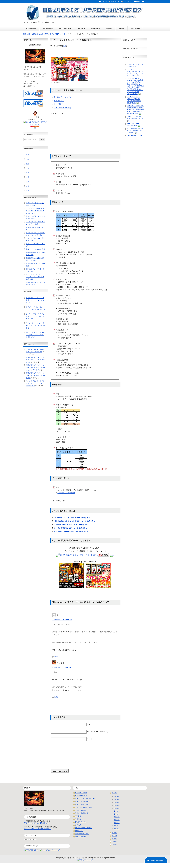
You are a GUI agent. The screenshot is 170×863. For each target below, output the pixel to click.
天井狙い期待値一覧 (82, 813)
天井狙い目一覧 (31, 28)
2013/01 (116, 796)
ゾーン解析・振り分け (62, 108)
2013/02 (116, 799)
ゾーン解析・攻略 (81, 796)
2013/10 (116, 823)
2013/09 (116, 820)
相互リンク (79, 831)
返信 (56, 657)
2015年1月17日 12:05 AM (62, 620)
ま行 (27, 182)
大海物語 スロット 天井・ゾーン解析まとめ (71, 525)
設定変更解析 (95, 28)
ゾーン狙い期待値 (81, 793)
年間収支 (78, 819)
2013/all (114, 793)
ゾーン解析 (81, 28)
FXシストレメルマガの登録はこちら (36, 823)
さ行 (64, 46)
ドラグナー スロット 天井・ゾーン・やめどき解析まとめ (35, 308)
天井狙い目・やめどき (62, 97)
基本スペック (59, 101)
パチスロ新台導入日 (82, 801)
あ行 (27, 155)
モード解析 (58, 104)
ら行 (27, 190)
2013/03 (116, 802)
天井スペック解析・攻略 (83, 807)
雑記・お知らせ (80, 836)
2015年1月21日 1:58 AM (61, 667)
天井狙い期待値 (80, 810)
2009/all (114, 841)
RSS (145, 1)
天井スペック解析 (65, 28)
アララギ (36, 370)
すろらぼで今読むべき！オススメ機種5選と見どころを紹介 (135, 130)
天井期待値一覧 (48, 28)
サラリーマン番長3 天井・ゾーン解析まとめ (71, 531)
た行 (27, 168)
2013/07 (116, 814)
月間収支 (121, 28)
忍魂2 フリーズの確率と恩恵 (35, 249)
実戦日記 (109, 28)
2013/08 (116, 817)
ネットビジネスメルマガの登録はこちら (37, 829)
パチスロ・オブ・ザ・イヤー (85, 798)
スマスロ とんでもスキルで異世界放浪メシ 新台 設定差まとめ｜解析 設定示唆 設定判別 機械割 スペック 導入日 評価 (135, 109)
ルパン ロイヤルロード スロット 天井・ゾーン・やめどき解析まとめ (35, 335)
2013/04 (116, 805)
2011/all (114, 836)
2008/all (114, 844)
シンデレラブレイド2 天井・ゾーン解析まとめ (72, 518)
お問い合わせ (115, 1)
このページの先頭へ (156, 860)
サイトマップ (127, 1)
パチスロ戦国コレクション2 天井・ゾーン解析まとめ (74, 521)
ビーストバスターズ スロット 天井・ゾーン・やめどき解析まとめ (35, 316)
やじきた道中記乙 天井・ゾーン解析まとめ (70, 528)
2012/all (114, 833)
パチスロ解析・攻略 (82, 804)
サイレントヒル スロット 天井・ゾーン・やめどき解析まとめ (35, 325)
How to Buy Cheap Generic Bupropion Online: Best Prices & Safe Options (134, 100)
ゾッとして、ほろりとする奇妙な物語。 (135, 65)
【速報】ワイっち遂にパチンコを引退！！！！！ (135, 117)
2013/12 (116, 829)
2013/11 (116, 826)
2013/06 (116, 811)
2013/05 (116, 808)
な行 (27, 173)
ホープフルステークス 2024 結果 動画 (134, 124)
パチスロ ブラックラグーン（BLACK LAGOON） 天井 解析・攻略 (35, 277)
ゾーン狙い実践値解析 (66, 493)
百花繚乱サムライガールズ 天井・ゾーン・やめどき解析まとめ (35, 300)
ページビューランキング (51, 850)
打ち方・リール (80, 822)
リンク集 (104, 1)
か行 (27, 159)
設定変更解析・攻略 (82, 834)
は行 (27, 177)
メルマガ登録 (135, 28)
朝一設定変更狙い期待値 (83, 828)
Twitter (138, 1)
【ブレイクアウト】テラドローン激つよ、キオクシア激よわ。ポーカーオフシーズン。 (135, 72)
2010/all (114, 839)
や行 (27, 186)
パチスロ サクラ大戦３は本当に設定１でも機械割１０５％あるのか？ (35, 210)
